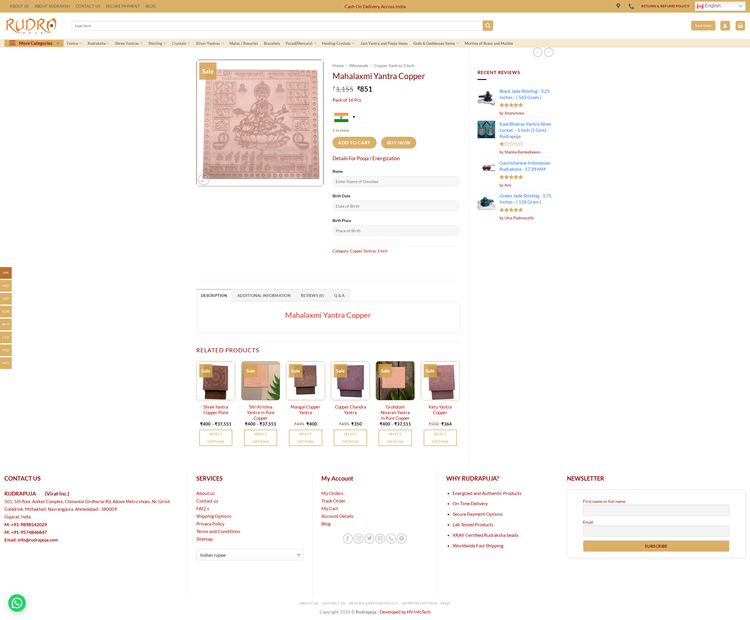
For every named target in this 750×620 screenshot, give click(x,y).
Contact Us (88, 6)
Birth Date (341, 196)
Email (588, 522)
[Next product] (537, 52)
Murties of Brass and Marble (489, 43)
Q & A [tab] (339, 295)
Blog (151, 6)
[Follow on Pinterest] (402, 539)
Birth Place (342, 220)
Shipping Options (213, 516)
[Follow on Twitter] (369, 539)
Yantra (72, 43)
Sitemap (204, 539)
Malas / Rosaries (243, 43)
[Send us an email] (380, 539)
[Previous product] (548, 52)
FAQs (445, 603)
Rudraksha (97, 43)
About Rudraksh (52, 6)
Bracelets (272, 43)
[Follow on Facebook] (348, 539)
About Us (19, 6)
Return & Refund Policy (373, 603)
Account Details (337, 516)
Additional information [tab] (264, 295)
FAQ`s (202, 508)
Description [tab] (214, 295)
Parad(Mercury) (299, 43)
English (712, 6)
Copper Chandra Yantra (350, 409)
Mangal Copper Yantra (305, 409)
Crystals (179, 43)
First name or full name (604, 501)
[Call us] (391, 539)
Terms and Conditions (218, 531)
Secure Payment (123, 6)
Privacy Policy (210, 523)
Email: (31, 539)
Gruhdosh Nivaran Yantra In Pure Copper (395, 412)
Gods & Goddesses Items (434, 43)
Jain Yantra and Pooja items (384, 43)
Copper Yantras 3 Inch (394, 65)
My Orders (332, 493)
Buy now (398, 142)
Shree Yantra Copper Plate (216, 409)
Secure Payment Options (478, 514)
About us (205, 493)
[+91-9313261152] (632, 6)
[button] (725, 25)
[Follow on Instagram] (359, 539)
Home (338, 65)
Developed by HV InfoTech (405, 611)
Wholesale (358, 65)
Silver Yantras (208, 43)
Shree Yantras (127, 43)
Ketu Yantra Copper (440, 409)
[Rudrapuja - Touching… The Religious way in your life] (33, 26)
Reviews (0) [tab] (312, 295)
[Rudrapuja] (619, 6)
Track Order (333, 500)
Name (338, 171)
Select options (215, 438)
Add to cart (354, 142)
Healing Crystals (336, 43)
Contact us (207, 500)
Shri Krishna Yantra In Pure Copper (261, 412)
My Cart (329, 508)
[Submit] (488, 25)
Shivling (155, 43)
